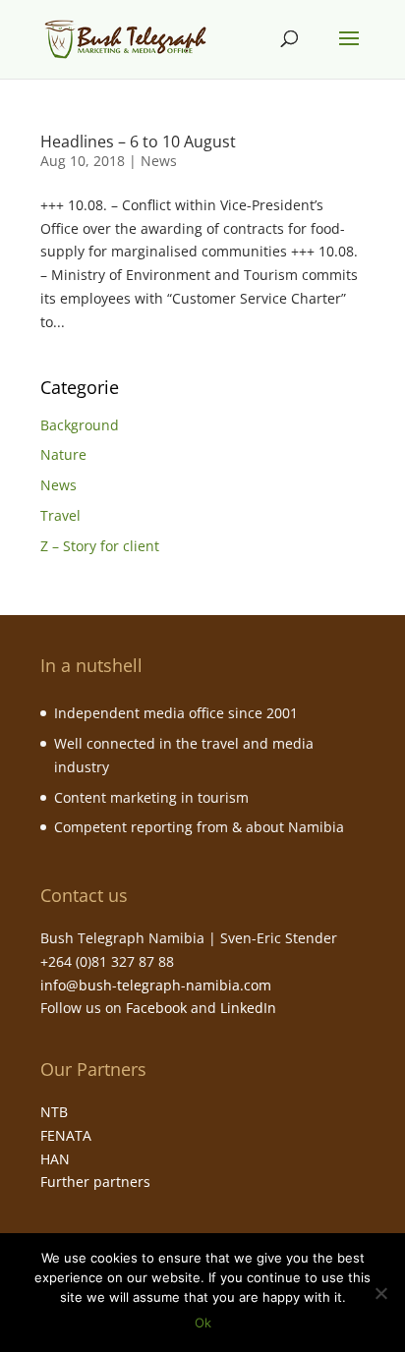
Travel (60, 515)
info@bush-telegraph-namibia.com (155, 985)
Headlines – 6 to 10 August (138, 141)
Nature (63, 454)
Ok (203, 1322)
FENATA (65, 1135)
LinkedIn (248, 1007)
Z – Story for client (99, 545)
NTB (54, 1111)
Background (79, 425)
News (159, 160)
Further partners (95, 1181)
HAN (55, 1159)
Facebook (156, 1007)
